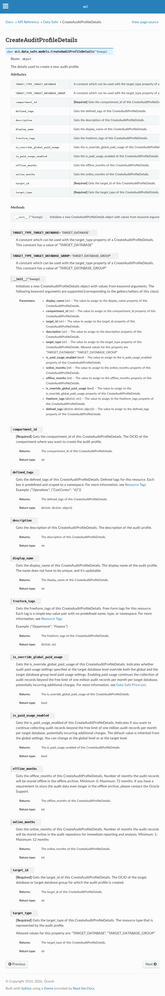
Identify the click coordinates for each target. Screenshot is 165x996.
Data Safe (50, 22)
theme (48, 988)
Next (149, 964)
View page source (145, 22)
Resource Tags (135, 485)
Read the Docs (84, 988)
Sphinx (26, 988)
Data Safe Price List (131, 685)
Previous (18, 964)
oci (85, 6)
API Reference (28, 22)
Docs (9, 22)
